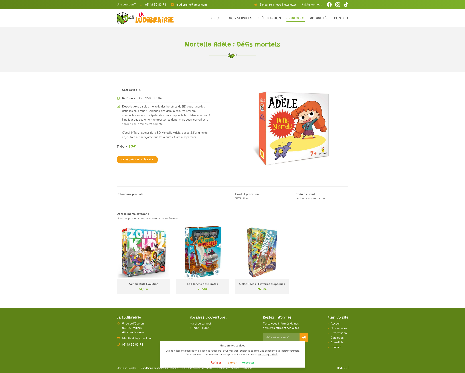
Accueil (217, 18)
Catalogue (295, 18)
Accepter (248, 362)
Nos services (240, 18)
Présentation (269, 18)
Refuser (216, 362)
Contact (341, 18)
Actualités (319, 18)
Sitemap (247, 368)
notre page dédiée (268, 354)
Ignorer (231, 362)
